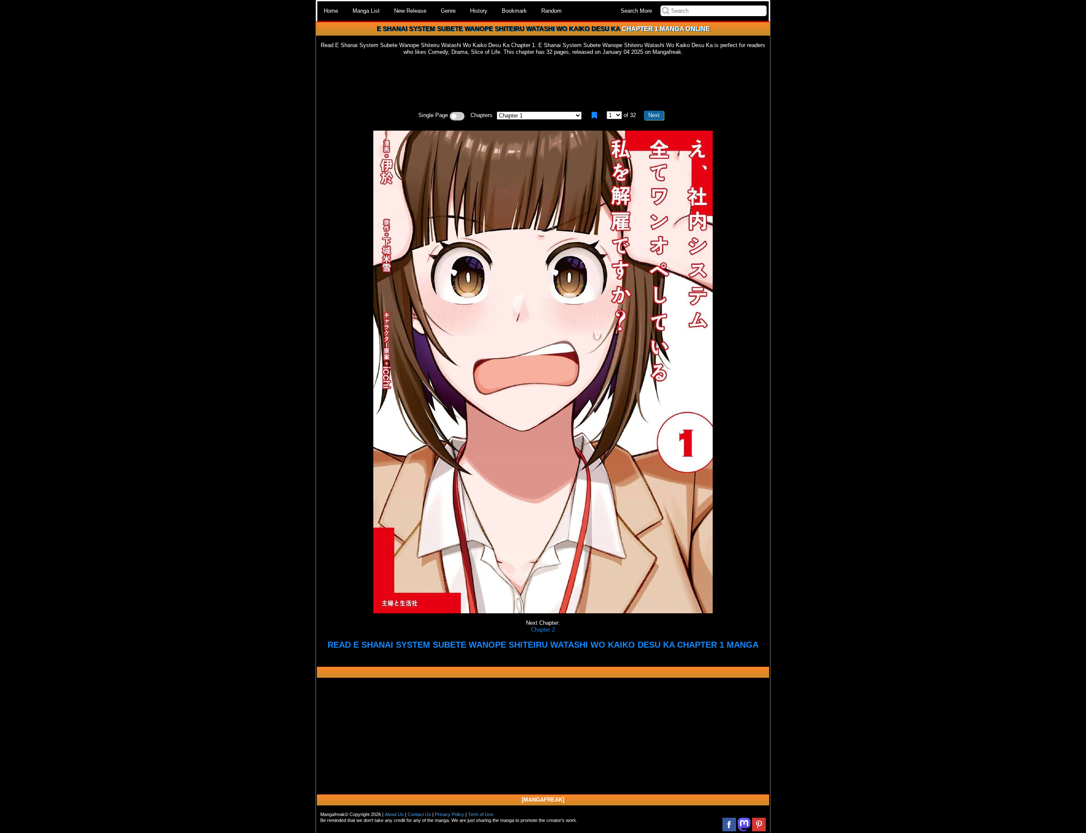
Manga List (366, 11)
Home (331, 11)
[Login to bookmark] (594, 115)
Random (551, 11)
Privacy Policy (449, 814)
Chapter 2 (543, 629)
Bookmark (514, 11)
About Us (394, 814)
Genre (448, 11)
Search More (636, 11)
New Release (410, 11)
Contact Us (419, 814)
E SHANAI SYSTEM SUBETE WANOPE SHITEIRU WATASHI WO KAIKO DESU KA (498, 28)
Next (654, 115)
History (478, 11)
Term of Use (480, 814)
